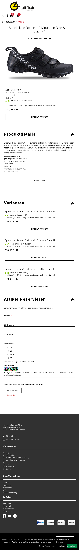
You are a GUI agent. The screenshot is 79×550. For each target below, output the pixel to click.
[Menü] (4, 6)
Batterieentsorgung (10, 493)
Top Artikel (7, 506)
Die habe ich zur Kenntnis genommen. (24, 384)
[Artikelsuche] (3, 16)
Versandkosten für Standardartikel (41, 105)
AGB (4, 490)
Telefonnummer (9, 334)
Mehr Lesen (39, 180)
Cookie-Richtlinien (55, 542)
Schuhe (21, 22)
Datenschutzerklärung (13, 384)
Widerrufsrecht (8, 511)
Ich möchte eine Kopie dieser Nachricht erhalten (19, 362)
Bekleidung (10, 22)
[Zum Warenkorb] (18, 16)
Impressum (7, 485)
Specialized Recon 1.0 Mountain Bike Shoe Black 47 (30, 211)
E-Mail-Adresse (9, 325)
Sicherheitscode (9, 366)
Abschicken (12, 390)
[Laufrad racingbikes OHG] (24, 6)
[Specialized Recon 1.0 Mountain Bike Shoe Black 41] (39, 63)
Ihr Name (7, 315)
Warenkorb (7, 504)
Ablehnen (61, 546)
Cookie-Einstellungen (47, 546)
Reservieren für (9, 343)
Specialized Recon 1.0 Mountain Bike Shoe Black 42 (30, 240)
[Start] (3, 22)
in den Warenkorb (39, 117)
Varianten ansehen (38, 39)
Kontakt (5, 483)
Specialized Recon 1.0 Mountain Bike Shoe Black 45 (30, 269)
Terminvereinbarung (17, 460)
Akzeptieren (72, 546)
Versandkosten (8, 509)
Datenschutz (7, 488)
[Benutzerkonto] (7, 15)
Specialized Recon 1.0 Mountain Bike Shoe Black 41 (39, 29)
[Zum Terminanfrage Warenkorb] (11, 16)
